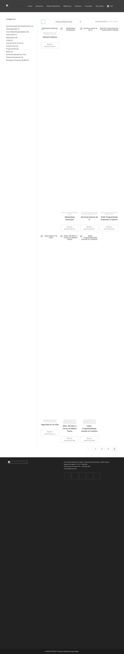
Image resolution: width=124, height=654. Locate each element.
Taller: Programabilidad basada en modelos (89, 428)
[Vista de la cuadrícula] (43, 22)
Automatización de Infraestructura (69, 420)
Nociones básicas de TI (89, 218)
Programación (109, 214)
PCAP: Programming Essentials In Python (109, 218)
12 (109, 22)
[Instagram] (82, 475)
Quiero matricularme (49, 45)
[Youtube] (97, 475)
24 (111, 22)
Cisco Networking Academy (50, 33)
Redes (69, 214)
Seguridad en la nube (50, 424)
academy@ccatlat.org (70, 468)
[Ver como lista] (48, 22)
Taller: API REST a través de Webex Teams (70, 428)
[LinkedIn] (89, 475)
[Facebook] (75, 475)
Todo (116, 22)
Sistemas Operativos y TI (89, 214)
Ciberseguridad (48, 33)
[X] (67, 475)
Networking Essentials (69, 218)
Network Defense (50, 37)
